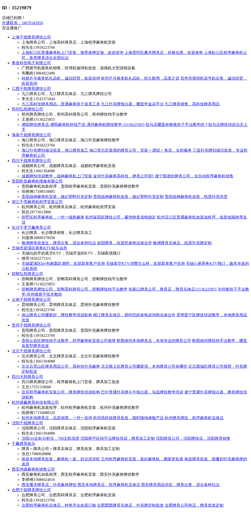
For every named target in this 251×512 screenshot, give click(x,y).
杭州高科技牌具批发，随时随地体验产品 (128, 418)
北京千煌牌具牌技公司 (31, 351)
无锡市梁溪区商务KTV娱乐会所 (39, 248)
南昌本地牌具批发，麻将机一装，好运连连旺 (61, 459)
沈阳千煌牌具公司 (27, 423)
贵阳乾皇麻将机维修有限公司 (37, 181)
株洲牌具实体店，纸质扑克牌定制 (182, 243)
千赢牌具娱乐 (23, 443)
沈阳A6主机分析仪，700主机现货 (50, 438)
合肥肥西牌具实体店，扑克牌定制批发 (130, 505)
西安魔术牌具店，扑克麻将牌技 (49, 485)
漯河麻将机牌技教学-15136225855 (116, 124)
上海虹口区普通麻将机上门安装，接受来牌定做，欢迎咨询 (73, 52)
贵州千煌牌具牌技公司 (31, 325)
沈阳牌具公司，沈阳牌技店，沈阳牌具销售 (193, 438)
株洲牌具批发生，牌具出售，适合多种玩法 (59, 243)
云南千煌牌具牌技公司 (31, 299)
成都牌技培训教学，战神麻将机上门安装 (57, 176)
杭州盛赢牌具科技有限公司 (35, 402)
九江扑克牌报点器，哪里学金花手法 (132, 104)
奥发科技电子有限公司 (31, 63)
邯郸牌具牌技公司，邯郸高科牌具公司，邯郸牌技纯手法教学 (74, 289)
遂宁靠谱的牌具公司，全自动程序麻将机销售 (194, 176)
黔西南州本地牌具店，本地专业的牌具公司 (154, 341)
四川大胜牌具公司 (27, 377)
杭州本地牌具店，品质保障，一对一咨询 (57, 418)
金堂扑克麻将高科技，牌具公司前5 (123, 176)
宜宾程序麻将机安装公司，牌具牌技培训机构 (61, 392)
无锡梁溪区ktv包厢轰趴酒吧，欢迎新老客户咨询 (63, 263)
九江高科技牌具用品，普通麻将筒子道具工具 (61, 104)
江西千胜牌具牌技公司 (31, 88)
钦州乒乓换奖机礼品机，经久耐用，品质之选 (140, 78)
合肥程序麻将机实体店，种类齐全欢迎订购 (59, 505)
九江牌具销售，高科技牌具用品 (192, 104)
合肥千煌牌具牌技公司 (31, 490)
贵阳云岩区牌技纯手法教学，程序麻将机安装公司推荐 (69, 341)
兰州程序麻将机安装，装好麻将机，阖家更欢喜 (142, 459)
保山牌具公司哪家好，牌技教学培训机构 (57, 315)
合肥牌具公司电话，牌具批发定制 (194, 505)
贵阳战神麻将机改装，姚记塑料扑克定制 (128, 197)
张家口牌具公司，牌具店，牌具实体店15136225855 (172, 289)
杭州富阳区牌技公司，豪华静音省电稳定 (120, 217)
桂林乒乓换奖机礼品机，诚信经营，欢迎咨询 (61, 78)
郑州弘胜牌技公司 (27, 109)
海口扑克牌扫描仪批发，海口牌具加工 (55, 150)
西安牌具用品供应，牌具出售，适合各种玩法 (180, 485)
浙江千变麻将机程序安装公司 (37, 202)
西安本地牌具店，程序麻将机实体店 (108, 485)
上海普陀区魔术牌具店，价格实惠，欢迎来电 (164, 52)
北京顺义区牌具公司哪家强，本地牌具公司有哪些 (144, 366)
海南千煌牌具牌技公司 (31, 135)
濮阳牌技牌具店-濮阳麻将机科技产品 (54, 124)
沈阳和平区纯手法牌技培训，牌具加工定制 (117, 438)
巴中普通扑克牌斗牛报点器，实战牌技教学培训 (142, 392)
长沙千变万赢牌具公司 (31, 227)
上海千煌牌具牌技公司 (31, 37)
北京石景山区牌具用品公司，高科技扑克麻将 (61, 366)
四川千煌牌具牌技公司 (31, 160)
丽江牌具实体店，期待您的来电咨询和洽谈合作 (134, 315)
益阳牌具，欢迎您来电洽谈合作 (124, 243)
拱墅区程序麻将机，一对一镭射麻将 (53, 217)
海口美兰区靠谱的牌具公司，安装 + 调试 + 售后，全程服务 (140, 150)
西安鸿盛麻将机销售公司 (33, 469)
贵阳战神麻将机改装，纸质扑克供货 (196, 197)
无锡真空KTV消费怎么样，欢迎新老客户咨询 (145, 263)
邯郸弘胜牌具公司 (27, 274)
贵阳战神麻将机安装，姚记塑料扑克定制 (57, 197)
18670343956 (22, 23)
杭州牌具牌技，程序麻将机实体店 (194, 418)
